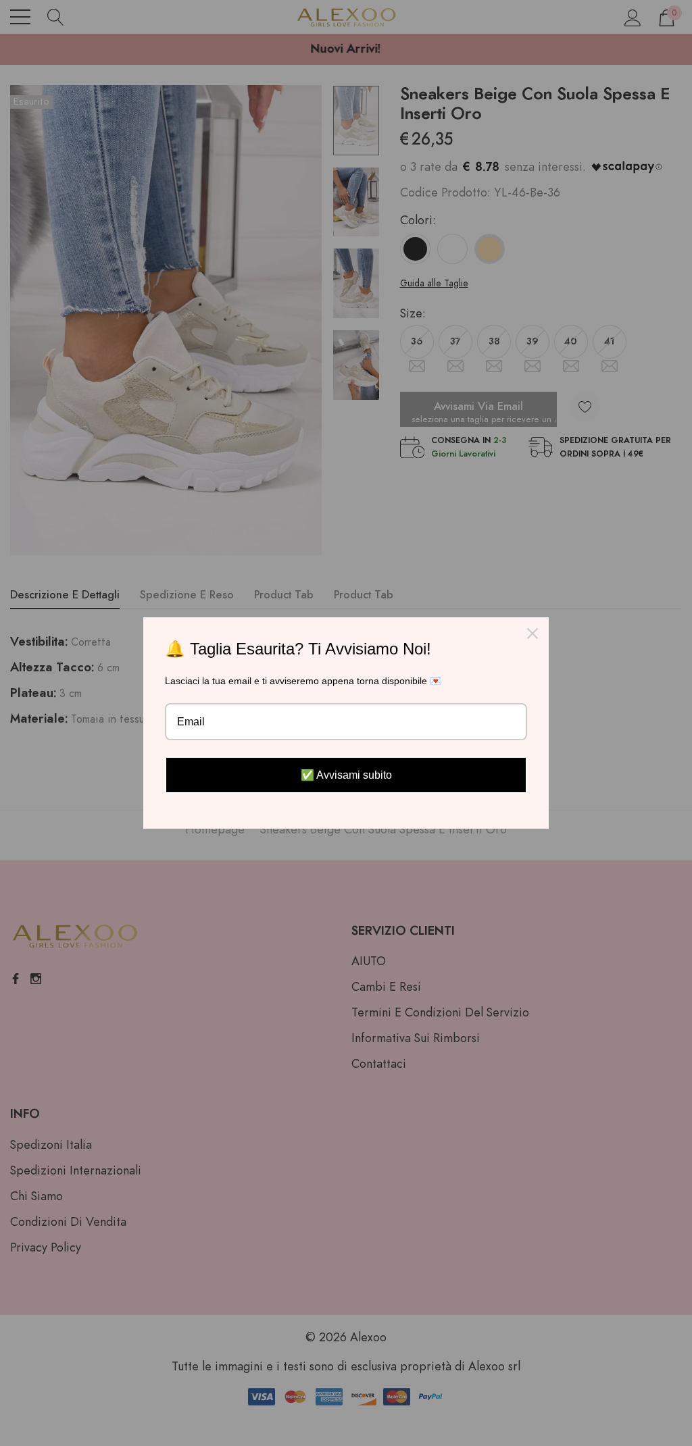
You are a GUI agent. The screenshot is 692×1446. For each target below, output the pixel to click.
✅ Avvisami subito (346, 775)
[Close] (532, 633)
